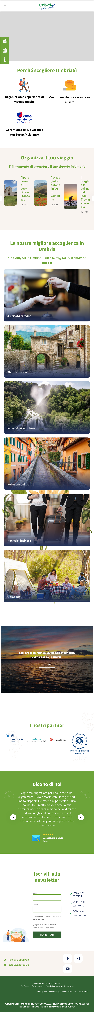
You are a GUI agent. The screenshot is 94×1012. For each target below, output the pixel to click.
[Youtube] (67, 968)
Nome (35, 905)
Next (81, 817)
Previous (13, 817)
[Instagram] (78, 958)
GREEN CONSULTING (78, 992)
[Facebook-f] (67, 958)
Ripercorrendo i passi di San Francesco (25, 188)
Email (35, 893)
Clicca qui (47, 664)
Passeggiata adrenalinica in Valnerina (55, 188)
